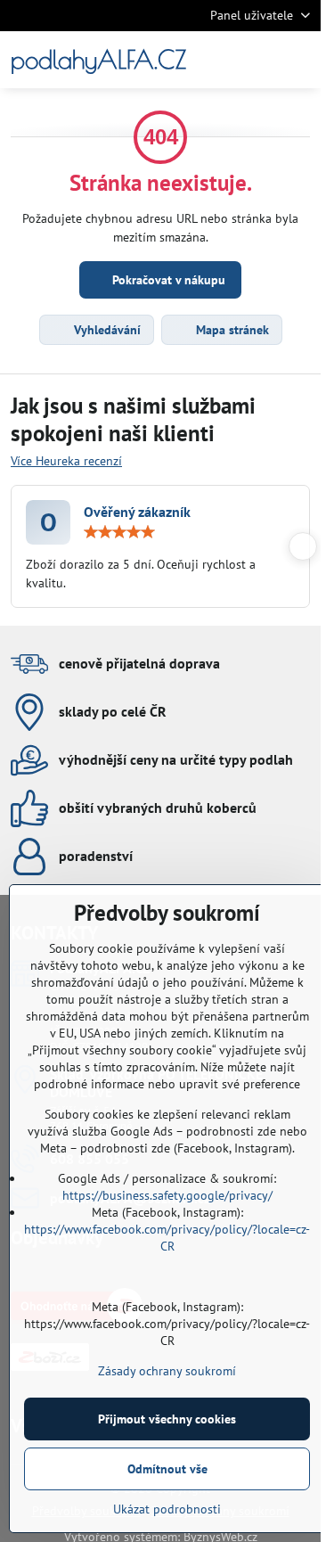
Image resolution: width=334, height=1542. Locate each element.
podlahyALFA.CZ (98, 59)
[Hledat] (218, 60)
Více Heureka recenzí (66, 461)
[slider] (119, 532)
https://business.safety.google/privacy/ (167, 1195)
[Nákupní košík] (261, 60)
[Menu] (303, 60)
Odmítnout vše (167, 1469)
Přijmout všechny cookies (167, 1419)
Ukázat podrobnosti (167, 1509)
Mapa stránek (230, 330)
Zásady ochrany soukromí (167, 1371)
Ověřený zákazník (137, 512)
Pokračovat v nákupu (167, 280)
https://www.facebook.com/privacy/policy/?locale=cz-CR (167, 1237)
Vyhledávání (105, 330)
